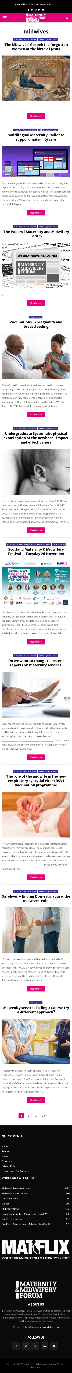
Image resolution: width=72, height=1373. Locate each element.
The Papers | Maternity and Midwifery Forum (36, 233)
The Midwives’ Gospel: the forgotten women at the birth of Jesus (36, 46)
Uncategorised (36, 317)
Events (5, 1151)
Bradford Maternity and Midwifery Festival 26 (26, 1224)
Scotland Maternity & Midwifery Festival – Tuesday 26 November (36, 551)
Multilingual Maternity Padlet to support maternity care (36, 137)
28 (43, 1115)
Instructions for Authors (15, 1170)
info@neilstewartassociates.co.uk (42, 1327)
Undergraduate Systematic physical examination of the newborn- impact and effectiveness (36, 437)
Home (5, 1146)
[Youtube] (54, 1346)
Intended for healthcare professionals (34, 4)
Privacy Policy (9, 1166)
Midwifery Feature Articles (25, 40)
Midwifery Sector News (47, 40)
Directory (7, 1161)
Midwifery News (10, 1208)
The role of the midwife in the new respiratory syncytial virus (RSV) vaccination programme (36, 780)
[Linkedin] (44, 1346)
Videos (5, 1203)
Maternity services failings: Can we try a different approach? (36, 1009)
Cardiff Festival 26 (11, 1218)
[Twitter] (26, 1346)
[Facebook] (16, 1346)
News (5, 1156)
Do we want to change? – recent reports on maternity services (36, 662)
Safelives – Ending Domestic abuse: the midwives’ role (36, 898)
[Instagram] (35, 1346)
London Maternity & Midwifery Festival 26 (24, 1213)
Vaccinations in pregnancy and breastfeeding (36, 324)
